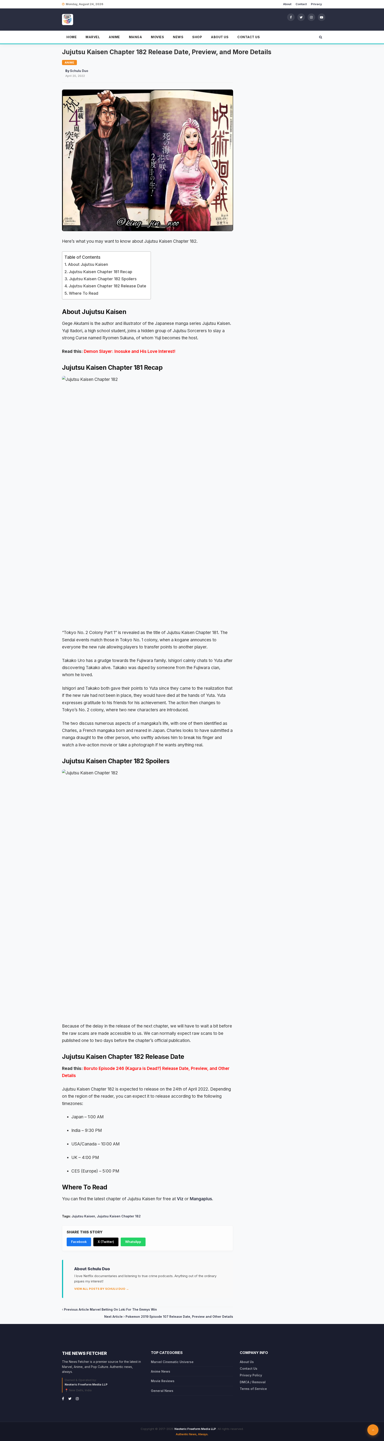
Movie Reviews (162, 1381)
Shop (197, 37)
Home (71, 37)
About (287, 4)
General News (162, 1391)
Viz (180, 1198)
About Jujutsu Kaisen (88, 264)
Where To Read (83, 293)
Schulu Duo (79, 71)
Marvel (93, 37)
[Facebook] (291, 17)
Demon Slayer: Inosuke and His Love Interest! (129, 351)
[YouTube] (321, 17)
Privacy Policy (251, 1375)
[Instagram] (311, 17)
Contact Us (248, 37)
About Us (219, 37)
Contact (301, 4)
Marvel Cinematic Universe (172, 1362)
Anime (114, 37)
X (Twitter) (106, 1242)
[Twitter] (301, 17)
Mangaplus (201, 1198)
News (178, 37)
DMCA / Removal (253, 1382)
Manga (135, 37)
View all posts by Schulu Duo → (101, 1288)
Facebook (79, 1242)
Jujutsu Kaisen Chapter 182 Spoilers (103, 278)
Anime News (160, 1371)
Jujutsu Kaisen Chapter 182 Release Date (107, 286)
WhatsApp (133, 1242)
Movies (157, 37)
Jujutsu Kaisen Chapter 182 (119, 1216)
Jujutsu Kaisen (83, 1216)
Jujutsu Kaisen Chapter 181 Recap (100, 271)
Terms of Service (253, 1389)
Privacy (316, 4)
